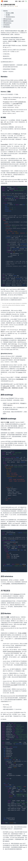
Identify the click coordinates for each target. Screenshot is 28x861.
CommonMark (4, 123)
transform (6, 101)
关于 (23, 1)
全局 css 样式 (6, 386)
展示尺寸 (10, 405)
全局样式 (8, 583)
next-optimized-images (15, 509)
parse (5, 97)
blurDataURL (4, 523)
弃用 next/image (7, 19)
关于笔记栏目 (6, 24)
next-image (5, 509)
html (7, 109)
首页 (16, 1)
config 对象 (15, 103)
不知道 (22, 403)
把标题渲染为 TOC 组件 (17, 387)
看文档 (2, 335)
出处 (7, 307)
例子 (19, 377)
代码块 (2, 389)
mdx (16, 344)
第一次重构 (21, 30)
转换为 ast (17, 133)
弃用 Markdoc (6, 26)
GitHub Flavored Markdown (14, 651)
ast (20, 97)
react (11, 109)
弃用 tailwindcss (7, 22)
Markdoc (5, 10)
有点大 (8, 620)
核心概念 (8, 14)
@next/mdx (17, 345)
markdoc (20, 372)
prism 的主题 (13, 685)
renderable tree (22, 101)
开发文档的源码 (20, 379)
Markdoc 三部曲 (10, 12)
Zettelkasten (17, 594)
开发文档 (25, 82)
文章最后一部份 (6, 429)
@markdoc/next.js (10, 16)
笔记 (20, 1)
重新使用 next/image (8, 20)
